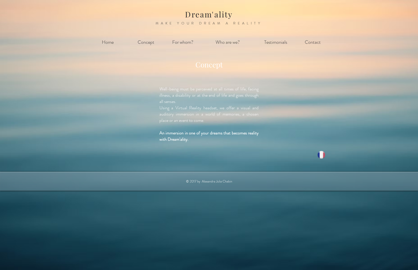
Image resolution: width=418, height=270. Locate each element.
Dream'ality (209, 14)
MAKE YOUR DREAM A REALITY (209, 23)
